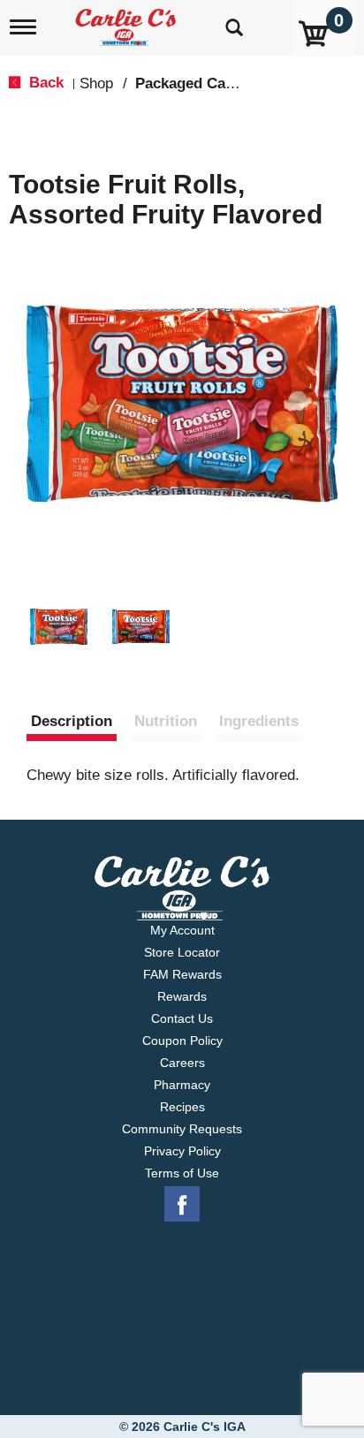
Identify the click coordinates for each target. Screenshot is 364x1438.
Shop (96, 83)
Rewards (182, 996)
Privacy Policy (182, 1151)
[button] (59, 626)
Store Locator (182, 952)
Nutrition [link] (165, 721)
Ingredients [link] (259, 721)
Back (44, 82)
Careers (182, 1063)
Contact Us (182, 1018)
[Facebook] (182, 1204)
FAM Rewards (182, 974)
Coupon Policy (182, 1040)
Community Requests (182, 1129)
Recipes (182, 1107)
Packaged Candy (193, 83)
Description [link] (71, 721)
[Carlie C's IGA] (127, 21)
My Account (182, 930)
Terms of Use (182, 1173)
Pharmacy (182, 1085)
